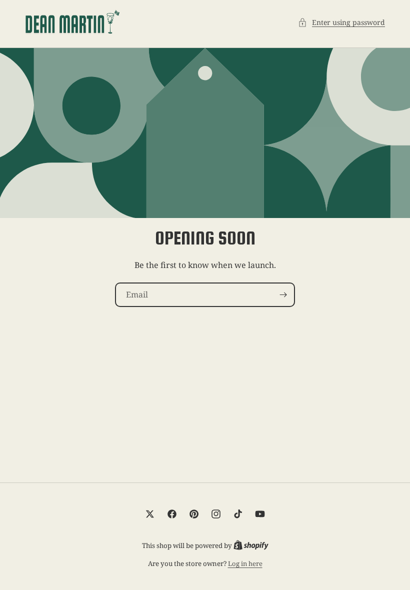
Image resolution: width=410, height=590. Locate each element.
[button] (341, 22)
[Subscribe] (283, 294)
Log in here (245, 563)
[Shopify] (251, 545)
